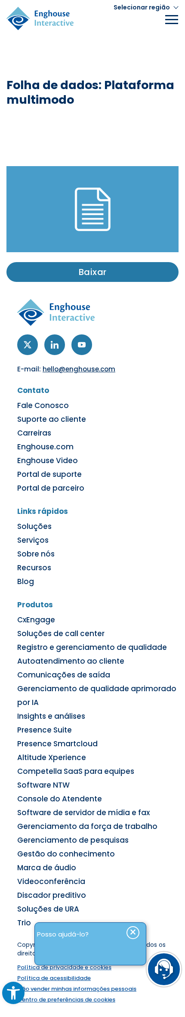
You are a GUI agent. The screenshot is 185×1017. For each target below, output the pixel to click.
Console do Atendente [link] (59, 799)
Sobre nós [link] (36, 554)
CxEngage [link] (36, 620)
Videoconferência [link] (51, 881)
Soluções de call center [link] (61, 633)
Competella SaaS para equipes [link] (75, 771)
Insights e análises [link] (51, 716)
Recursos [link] (34, 568)
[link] (13, 993)
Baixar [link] (93, 272)
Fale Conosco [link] (43, 405)
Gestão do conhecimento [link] (66, 854)
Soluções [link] (34, 526)
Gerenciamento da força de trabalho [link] (87, 826)
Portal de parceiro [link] (50, 488)
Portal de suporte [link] (49, 474)
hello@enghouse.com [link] (79, 369)
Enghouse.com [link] (45, 447)
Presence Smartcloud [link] (57, 744)
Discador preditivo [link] (51, 895)
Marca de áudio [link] (46, 867)
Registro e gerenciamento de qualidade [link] (92, 647)
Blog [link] (25, 581)
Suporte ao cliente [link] (51, 419)
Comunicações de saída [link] (63, 675)
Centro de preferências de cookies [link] (66, 999)
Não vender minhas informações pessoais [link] (76, 989)
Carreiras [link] (34, 433)
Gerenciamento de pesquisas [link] (73, 840)
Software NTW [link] (43, 785)
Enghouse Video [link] (47, 460)
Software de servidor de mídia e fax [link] (83, 812)
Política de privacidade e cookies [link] (64, 967)
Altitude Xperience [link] (51, 757)
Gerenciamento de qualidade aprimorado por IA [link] (96, 695)
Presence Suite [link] (44, 730)
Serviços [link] (33, 540)
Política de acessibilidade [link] (54, 978)
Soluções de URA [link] (48, 909)
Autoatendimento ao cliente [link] (70, 661)
